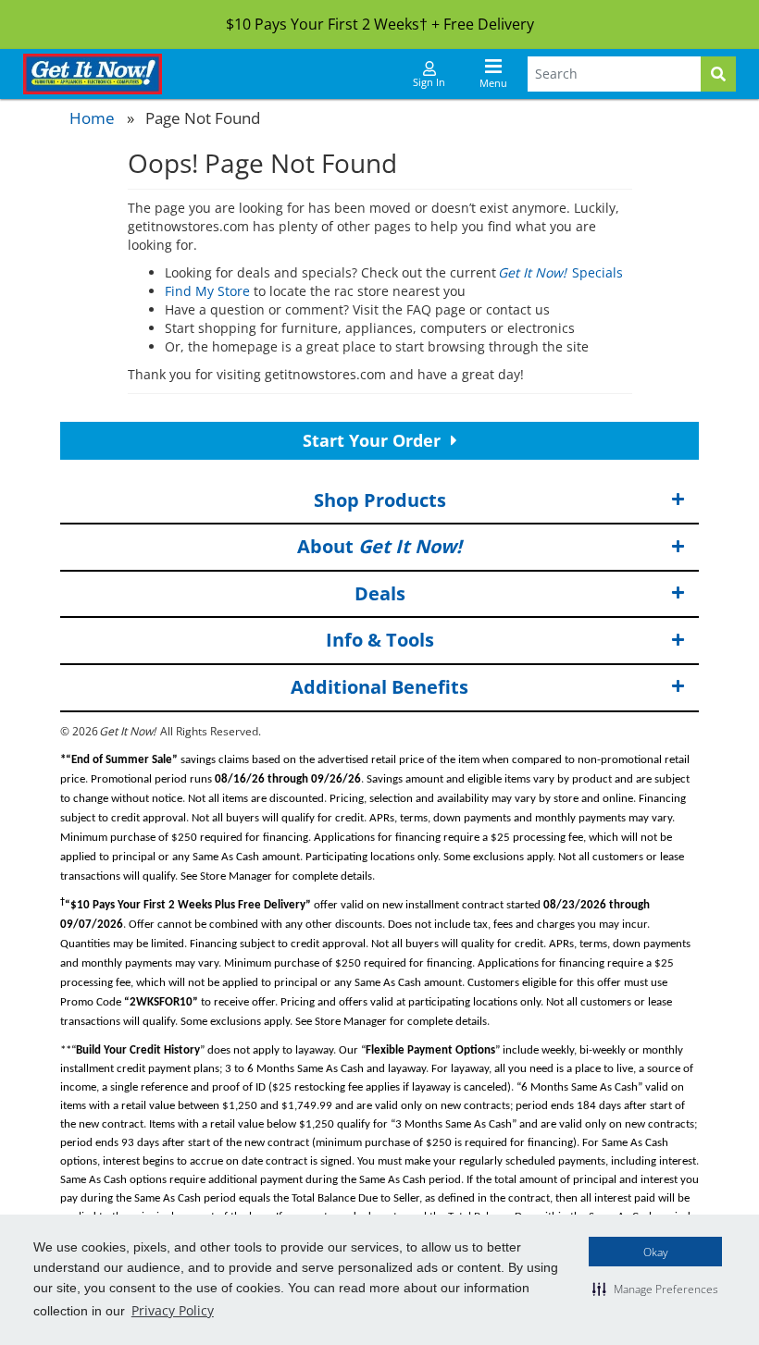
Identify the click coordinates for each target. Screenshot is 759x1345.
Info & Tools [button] (380, 639)
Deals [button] (380, 593)
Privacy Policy (172, 1310)
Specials (561, 272)
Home (92, 118)
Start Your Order (374, 440)
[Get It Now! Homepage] (92, 74)
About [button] (379, 546)
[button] (655, 1288)
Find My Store (207, 291)
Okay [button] (655, 1252)
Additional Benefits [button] (379, 686)
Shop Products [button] (380, 499)
